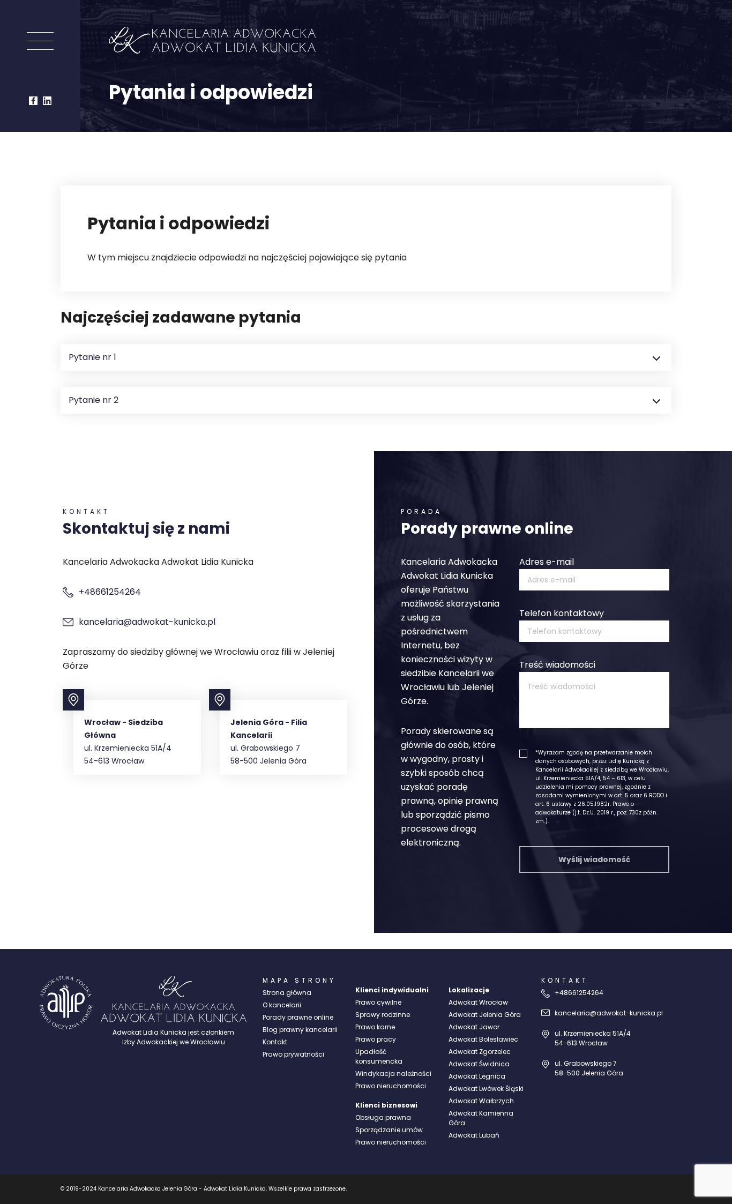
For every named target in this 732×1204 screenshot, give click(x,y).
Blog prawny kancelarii (300, 1029)
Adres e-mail (546, 562)
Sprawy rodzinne (382, 1014)
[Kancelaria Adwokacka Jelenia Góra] (66, 1002)
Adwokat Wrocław (478, 1002)
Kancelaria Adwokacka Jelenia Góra (147, 1189)
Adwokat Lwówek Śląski (486, 1088)
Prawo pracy (375, 1039)
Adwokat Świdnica (479, 1063)
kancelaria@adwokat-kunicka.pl (147, 622)
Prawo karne (375, 1026)
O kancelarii (282, 1004)
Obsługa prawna (383, 1117)
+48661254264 (110, 592)
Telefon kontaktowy (561, 613)
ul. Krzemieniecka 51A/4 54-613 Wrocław (593, 1038)
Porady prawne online (298, 1017)
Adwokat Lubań (474, 1135)
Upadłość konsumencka (378, 1056)
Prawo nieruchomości (390, 1085)
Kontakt (275, 1041)
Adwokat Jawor (474, 1026)
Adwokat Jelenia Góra (485, 1014)
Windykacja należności (393, 1073)
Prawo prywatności (293, 1054)
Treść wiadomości (557, 665)
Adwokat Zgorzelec (480, 1051)
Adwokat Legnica (477, 1076)
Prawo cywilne (378, 1002)
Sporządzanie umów (389, 1129)
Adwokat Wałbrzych (481, 1100)
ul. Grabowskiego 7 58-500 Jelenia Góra (589, 1068)
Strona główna (287, 992)
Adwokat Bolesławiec (483, 1039)
